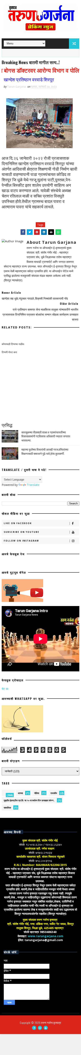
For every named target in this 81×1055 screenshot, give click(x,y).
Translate (33, 485)
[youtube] (46, 1028)
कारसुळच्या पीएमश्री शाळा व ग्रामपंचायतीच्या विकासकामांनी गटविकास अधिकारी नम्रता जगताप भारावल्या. (45, 436)
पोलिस (36, 793)
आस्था (20, 793)
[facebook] (34, 1028)
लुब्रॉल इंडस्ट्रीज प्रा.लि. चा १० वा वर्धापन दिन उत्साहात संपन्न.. (29, 800)
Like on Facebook (18, 523)
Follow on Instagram (21, 540)
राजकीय (53, 793)
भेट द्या (5, 689)
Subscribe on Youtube (21, 532)
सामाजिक (7, 807)
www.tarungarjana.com (45, 936)
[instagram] (40, 1028)
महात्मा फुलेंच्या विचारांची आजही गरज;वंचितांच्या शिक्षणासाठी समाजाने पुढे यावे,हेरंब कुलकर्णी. (44, 451)
